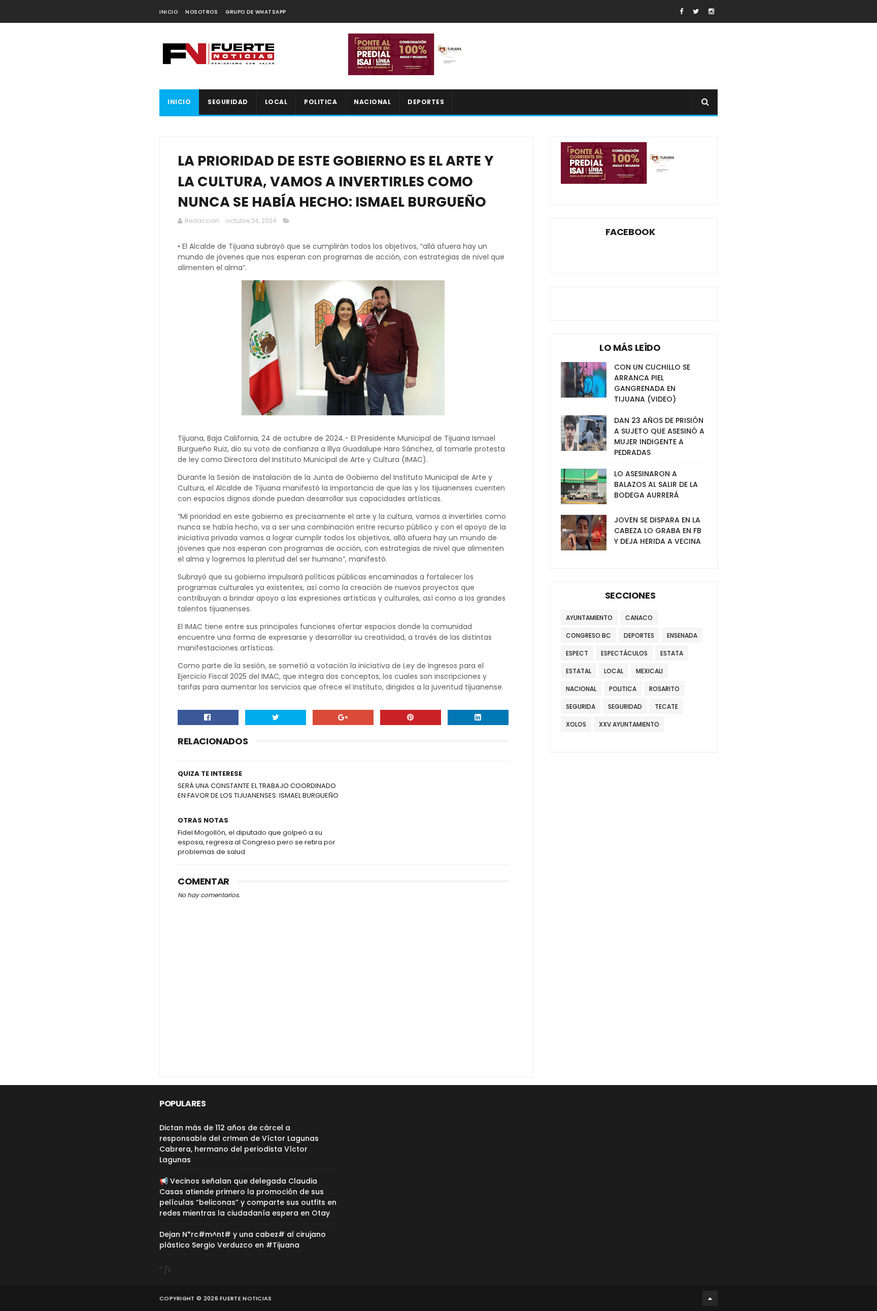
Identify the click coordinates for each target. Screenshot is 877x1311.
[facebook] (681, 11)
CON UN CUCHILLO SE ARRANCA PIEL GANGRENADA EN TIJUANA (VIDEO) (652, 383)
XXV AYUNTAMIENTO (629, 724)
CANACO (639, 617)
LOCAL (276, 101)
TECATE (666, 706)
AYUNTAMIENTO (589, 617)
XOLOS (576, 724)
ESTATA (671, 653)
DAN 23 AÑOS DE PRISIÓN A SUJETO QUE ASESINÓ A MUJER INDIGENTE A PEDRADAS (659, 436)
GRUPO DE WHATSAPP (255, 12)
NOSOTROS (201, 12)
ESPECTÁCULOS (624, 653)
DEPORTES (426, 101)
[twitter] (695, 11)
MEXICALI (649, 671)
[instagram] (711, 11)
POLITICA (320, 101)
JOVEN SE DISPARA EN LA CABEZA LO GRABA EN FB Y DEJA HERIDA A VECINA (657, 530)
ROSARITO (664, 688)
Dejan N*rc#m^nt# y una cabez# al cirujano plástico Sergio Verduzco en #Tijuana (242, 1239)
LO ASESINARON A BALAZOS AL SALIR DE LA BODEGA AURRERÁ (656, 484)
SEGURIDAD (228, 101)
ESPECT (577, 653)
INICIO (168, 12)
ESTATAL (578, 671)
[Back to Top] (710, 1298)
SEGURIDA (580, 706)
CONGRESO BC (588, 635)
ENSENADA (682, 635)
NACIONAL (372, 101)
